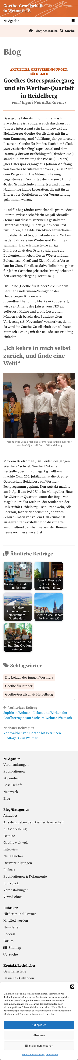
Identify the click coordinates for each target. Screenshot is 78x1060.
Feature (9, 836)
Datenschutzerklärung (33, 1054)
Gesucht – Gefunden (18, 978)
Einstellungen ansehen (39, 1045)
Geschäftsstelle (14, 971)
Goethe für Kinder (19, 686)
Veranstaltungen (16, 765)
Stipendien (11, 778)
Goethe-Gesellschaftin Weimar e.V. (23, 8)
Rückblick (39, 74)
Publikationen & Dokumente (25, 876)
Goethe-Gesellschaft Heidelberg (29, 694)
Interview (10, 849)
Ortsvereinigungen (49, 69)
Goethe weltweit (15, 842)
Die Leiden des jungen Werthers (29, 677)
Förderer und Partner (19, 914)
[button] (72, 986)
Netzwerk (10, 792)
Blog (6, 798)
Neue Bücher (13, 856)
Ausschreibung (15, 829)
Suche (70, 31)
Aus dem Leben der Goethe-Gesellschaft (33, 822)
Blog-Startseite (46, 31)
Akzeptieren (39, 1024)
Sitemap (15, 948)
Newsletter (11, 927)
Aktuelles (19, 69)
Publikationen (14, 771)
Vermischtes (12, 897)
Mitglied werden (15, 920)
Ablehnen (39, 1035)
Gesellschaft (12, 785)
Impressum (52, 1054)
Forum (8, 941)
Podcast (9, 870)
